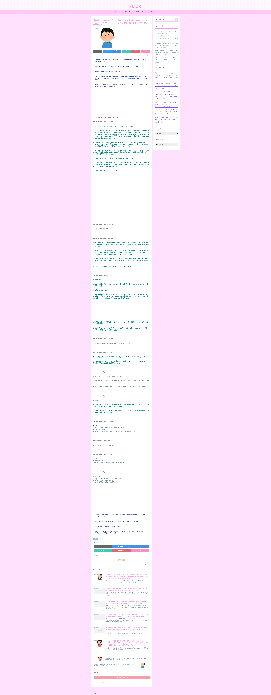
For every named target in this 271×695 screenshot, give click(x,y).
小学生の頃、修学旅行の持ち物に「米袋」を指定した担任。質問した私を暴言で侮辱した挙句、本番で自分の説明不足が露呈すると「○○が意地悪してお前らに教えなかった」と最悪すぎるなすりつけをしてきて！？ (121, 78)
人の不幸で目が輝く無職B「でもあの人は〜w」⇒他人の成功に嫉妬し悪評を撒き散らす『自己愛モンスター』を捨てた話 (120, 60)
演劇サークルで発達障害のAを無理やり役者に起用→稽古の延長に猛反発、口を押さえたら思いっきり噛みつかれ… (166, 75)
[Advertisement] (121, 104)
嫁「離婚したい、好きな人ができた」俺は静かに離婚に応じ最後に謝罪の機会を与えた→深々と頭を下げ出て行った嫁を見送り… (166, 45)
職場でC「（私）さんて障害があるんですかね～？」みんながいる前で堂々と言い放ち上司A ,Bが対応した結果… (166, 60)
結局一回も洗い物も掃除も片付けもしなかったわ (107, 71)
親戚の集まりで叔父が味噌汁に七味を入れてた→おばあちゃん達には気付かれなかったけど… (166, 32)
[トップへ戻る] (268, 692)
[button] (145, 51)
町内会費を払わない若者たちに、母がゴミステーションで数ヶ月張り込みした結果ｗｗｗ (166, 86)
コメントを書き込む (122, 677)
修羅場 (96, 538)
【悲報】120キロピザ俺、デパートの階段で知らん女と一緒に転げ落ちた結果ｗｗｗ (166, 120)
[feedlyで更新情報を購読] (119, 560)
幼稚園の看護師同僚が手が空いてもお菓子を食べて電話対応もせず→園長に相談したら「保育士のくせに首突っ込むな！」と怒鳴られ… (166, 52)
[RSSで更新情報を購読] (123, 560)
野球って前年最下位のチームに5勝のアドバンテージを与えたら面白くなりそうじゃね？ (117, 66)
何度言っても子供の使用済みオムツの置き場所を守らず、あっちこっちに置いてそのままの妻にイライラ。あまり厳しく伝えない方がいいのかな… (121, 85)
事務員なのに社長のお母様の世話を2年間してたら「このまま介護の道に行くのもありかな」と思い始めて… (166, 38)
